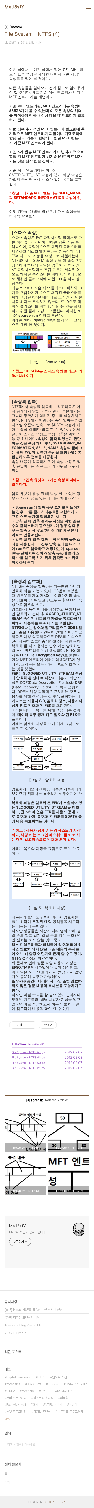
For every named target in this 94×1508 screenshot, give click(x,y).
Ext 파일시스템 (16, 1405)
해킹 (35, 1405)
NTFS (41, 1377)
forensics (13, 1384)
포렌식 (73, 1405)
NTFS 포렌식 (53, 1405)
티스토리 (53, 1384)
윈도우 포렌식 (61, 1377)
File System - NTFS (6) (26, 1052)
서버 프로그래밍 (16, 1398)
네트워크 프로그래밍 (70, 1411)
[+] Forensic (19, 1044)
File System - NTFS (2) (26, 1068)
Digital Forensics (18, 1377)
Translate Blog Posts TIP (23, 1325)
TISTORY (48, 1502)
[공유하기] (26, 1025)
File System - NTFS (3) (26, 1062)
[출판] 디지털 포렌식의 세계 (22, 1317)
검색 (85, 1444)
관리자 (62, 1502)
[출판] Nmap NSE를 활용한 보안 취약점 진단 (34, 1310)
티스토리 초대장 (43, 1398)
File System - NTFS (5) (26, 1057)
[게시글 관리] (32, 1025)
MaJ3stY (14, 7)
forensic (27, 1391)
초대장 (10, 1391)
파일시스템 (34, 1384)
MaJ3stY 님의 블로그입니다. (27, 1232)
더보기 (8, 1419)
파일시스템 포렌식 (76, 1384)
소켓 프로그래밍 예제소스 (57, 1391)
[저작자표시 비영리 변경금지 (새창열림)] (63, 1025)
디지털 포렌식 (42, 1411)
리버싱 (64, 1398)
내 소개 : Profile (15, 1333)
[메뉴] (88, 6)
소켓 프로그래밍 (16, 1411)
